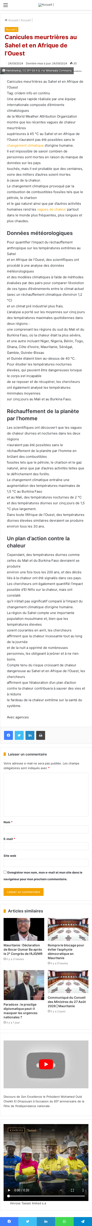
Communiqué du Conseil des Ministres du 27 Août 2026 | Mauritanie (67, 1002)
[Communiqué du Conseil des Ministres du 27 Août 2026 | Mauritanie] (68, 981)
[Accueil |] (46, 5)
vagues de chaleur (51, 209)
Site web (10, 855)
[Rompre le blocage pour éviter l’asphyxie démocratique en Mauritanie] (68, 929)
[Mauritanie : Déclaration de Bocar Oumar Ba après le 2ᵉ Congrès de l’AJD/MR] (24, 929)
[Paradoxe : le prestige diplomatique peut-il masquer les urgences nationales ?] (24, 985)
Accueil (12, 20)
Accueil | (27, 20)
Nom (8, 822)
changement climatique (25, 145)
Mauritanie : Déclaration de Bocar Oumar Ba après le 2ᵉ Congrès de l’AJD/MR (23, 949)
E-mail (9, 839)
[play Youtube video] (46, 1064)
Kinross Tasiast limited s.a (28, 1203)
